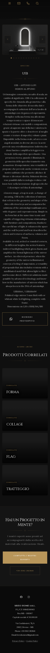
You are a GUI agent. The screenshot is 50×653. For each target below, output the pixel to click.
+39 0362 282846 (25, 571)
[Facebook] (21, 596)
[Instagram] (28, 596)
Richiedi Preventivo (27, 319)
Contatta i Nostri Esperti (25, 557)
